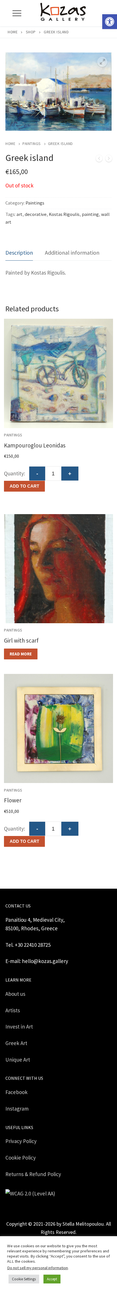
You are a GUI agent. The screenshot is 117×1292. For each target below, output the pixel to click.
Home (13, 32)
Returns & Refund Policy (33, 1174)
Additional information (72, 252)
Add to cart (24, 486)
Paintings (31, 143)
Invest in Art (19, 1026)
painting (90, 214)
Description (19, 252)
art (19, 214)
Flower (13, 800)
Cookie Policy (20, 1157)
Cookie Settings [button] (24, 1279)
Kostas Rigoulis (64, 214)
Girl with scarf (21, 640)
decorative (36, 214)
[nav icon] (16, 13)
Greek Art (16, 1043)
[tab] (19, 252)
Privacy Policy (21, 1141)
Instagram (17, 1108)
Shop (31, 32)
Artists (12, 1010)
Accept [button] (52, 1279)
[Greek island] (99, 159)
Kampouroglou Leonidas (35, 445)
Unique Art (17, 1059)
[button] (109, 21)
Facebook (16, 1092)
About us (15, 993)
